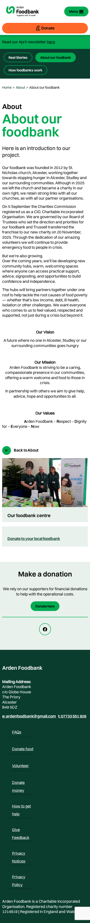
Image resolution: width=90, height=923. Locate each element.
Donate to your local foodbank (33, 538)
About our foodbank (55, 57)
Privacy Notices (18, 854)
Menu (73, 11)
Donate (47, 28)
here (51, 41)
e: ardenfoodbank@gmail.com (29, 716)
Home (7, 87)
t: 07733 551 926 (72, 716)
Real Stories (18, 57)
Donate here (45, 606)
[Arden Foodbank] (22, 19)
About (20, 87)
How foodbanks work (25, 70)
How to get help (21, 807)
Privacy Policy (18, 877)
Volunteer (20, 765)
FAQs (16, 732)
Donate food (22, 748)
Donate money (18, 783)
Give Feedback (20, 830)
